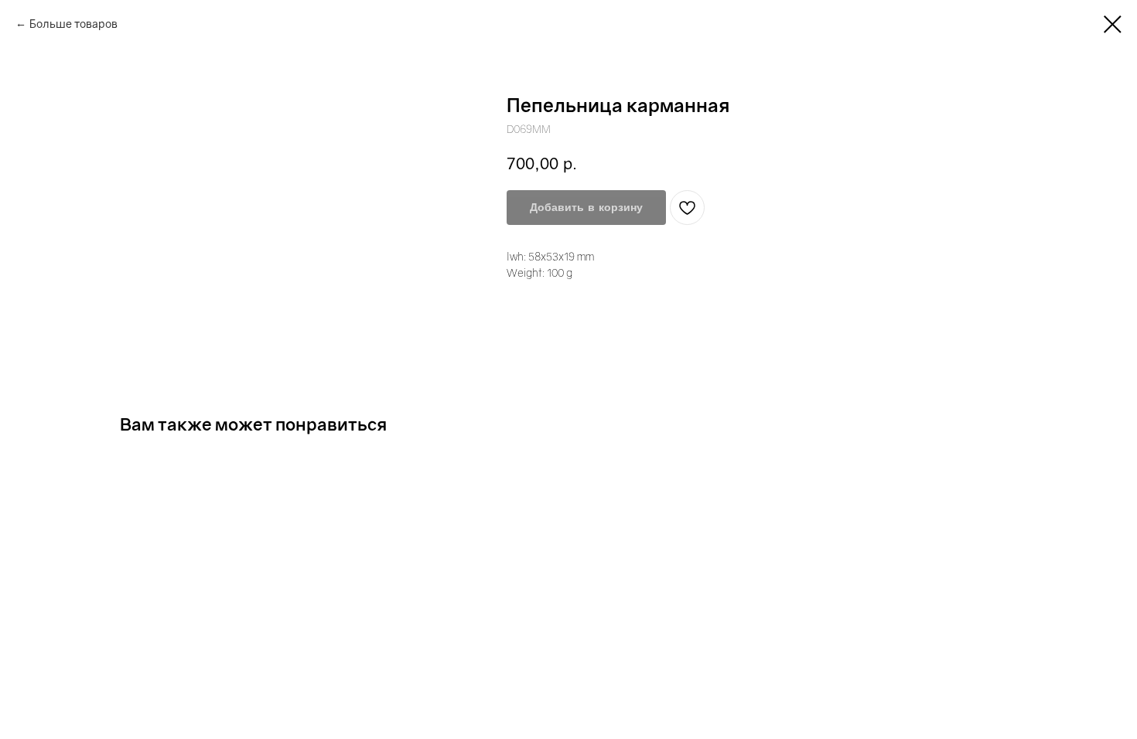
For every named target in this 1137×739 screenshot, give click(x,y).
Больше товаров (73, 23)
